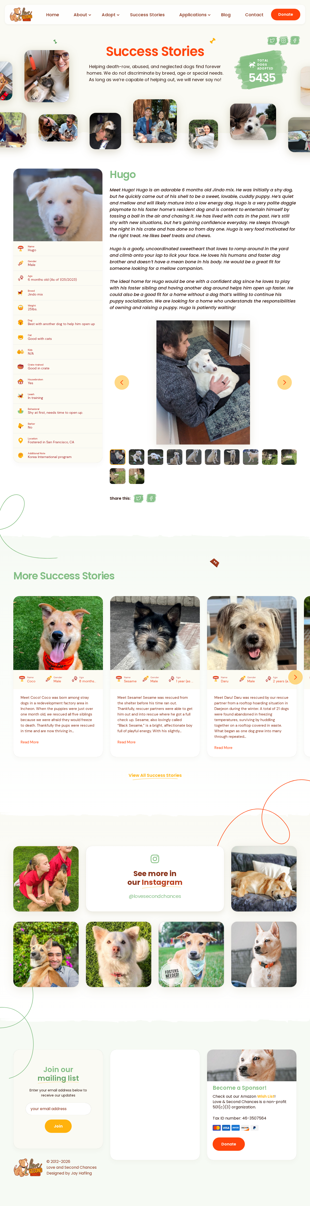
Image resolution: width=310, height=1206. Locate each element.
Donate (285, 14)
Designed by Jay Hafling (69, 1173)
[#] (138, 498)
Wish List (265, 1096)
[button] (122, 382)
